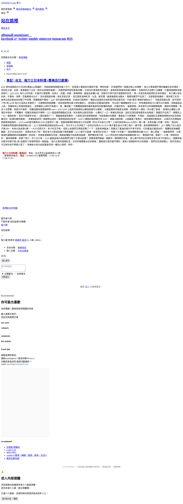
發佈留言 (5, 277)
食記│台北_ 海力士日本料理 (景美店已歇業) (37, 80)
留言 (24, 240)
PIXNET (71, 467)
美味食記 (22, 247)
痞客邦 (18, 240)
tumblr (33, 38)
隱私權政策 (106, 467)
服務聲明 (116, 467)
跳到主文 (5, 28)
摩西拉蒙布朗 (12, 458)
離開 (15, 499)
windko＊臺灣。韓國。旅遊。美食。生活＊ (26, 455)
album (5, 35)
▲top (3, 255)
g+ (16, 38)
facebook (7, 38)
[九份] (8, 51)
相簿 (8, 63)
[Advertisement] (32, 44)
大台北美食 (23, 251)
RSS (70, 38)
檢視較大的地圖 (9, 208)
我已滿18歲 (6, 499)
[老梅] (2, 51)
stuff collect (11, 452)
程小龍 (4, 225)
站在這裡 (9, 20)
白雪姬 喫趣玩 (13, 447)
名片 (8, 69)
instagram (59, 38)
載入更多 (5, 261)
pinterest (45, 38)
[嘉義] (5, 51)
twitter (23, 38)
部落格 (9, 66)
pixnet (24, 35)
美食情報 (23, 57)
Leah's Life (11, 450)
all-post (15, 35)
